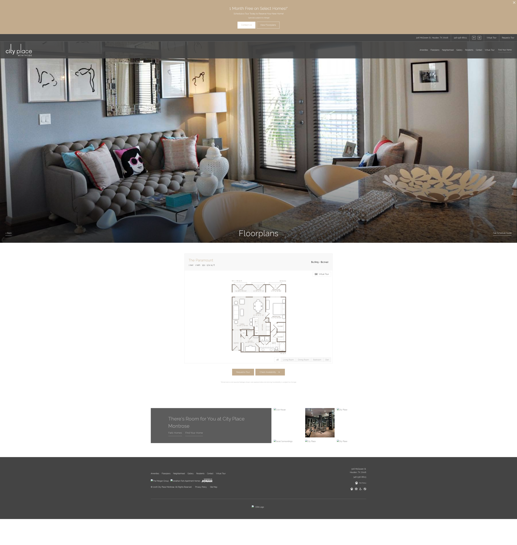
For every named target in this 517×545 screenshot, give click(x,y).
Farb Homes (175, 432)
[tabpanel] (258, 317)
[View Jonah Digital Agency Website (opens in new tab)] (207, 481)
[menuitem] (423, 50)
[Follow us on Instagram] (479, 37)
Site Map (213, 487)
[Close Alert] (514, 3)
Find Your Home (505, 50)
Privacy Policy (201, 487)
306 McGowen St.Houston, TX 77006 (358, 470)
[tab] (288, 359)
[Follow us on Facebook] (474, 37)
